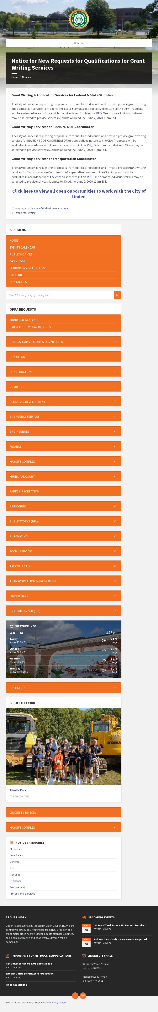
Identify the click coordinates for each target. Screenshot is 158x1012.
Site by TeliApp (59, 1002)
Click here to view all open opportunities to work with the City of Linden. (79, 194)
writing (32, 213)
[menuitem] (64, 240)
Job (12, 868)
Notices (26, 77)
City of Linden (42, 208)
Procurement (60, 208)
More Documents (16, 985)
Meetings (15, 874)
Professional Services (22, 893)
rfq (24, 213)
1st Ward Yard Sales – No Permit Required (119, 925)
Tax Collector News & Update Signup (29, 963)
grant (18, 213)
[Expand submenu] (115, 342)
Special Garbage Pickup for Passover (29, 973)
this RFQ (96, 113)
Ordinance (16, 881)
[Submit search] (117, 295)
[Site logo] (79, 31)
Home (15, 77)
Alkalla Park (18, 790)
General (14, 861)
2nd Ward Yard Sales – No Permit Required (120, 939)
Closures (15, 849)
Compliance (16, 855)
